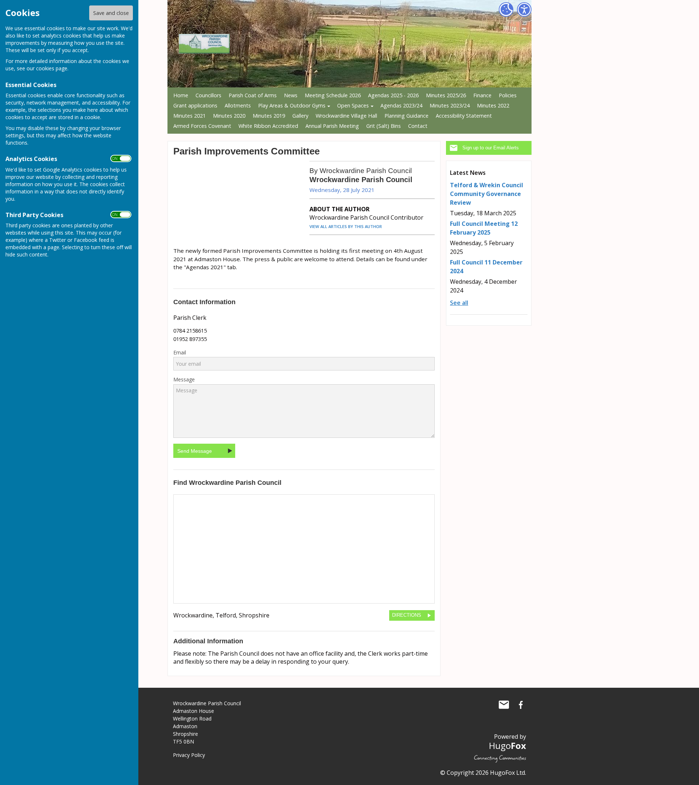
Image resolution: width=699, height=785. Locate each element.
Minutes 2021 (189, 115)
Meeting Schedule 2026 (333, 95)
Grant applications (195, 105)
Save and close (111, 12)
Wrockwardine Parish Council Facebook (520, 704)
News (290, 95)
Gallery (300, 115)
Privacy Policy (189, 754)
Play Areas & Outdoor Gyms (291, 105)
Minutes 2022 (493, 105)
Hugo (507, 745)
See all (459, 303)
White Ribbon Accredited (268, 125)
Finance (482, 95)
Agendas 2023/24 (401, 105)
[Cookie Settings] (506, 9)
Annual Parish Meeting (332, 125)
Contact (417, 125)
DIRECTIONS (406, 615)
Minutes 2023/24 (450, 105)
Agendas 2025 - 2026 (393, 95)
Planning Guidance (406, 115)
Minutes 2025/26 (446, 95)
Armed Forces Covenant (202, 125)
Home (180, 95)
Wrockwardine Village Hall (346, 115)
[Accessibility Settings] (524, 9)
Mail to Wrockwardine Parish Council (503, 704)
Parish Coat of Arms (253, 95)
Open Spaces (353, 105)
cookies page (51, 68)
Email (179, 352)
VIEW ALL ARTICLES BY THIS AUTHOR (345, 226)
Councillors (208, 95)
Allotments (238, 105)
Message (184, 379)
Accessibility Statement (464, 115)
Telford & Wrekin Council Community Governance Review (486, 194)
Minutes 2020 (229, 115)
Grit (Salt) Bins (383, 125)
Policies (508, 95)
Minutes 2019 (269, 115)
